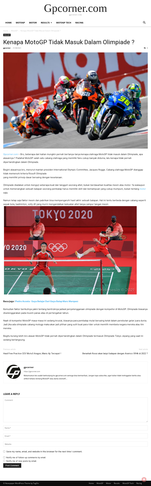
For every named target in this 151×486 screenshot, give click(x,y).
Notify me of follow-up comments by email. (26, 457)
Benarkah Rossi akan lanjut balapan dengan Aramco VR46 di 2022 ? (115, 353)
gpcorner (7, 48)
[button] (144, 22)
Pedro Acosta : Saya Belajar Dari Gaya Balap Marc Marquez (46, 301)
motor (143, 188)
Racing (79, 22)
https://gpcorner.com (32, 371)
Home (8, 22)
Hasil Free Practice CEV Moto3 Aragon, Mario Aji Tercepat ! (32, 353)
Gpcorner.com (10, 154)
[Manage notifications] (144, 479)
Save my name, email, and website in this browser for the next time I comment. (44, 451)
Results (45, 22)
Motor (33, 22)
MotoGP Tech (63, 22)
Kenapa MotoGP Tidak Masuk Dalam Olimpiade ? (68, 42)
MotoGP (20, 22)
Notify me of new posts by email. (21, 461)
